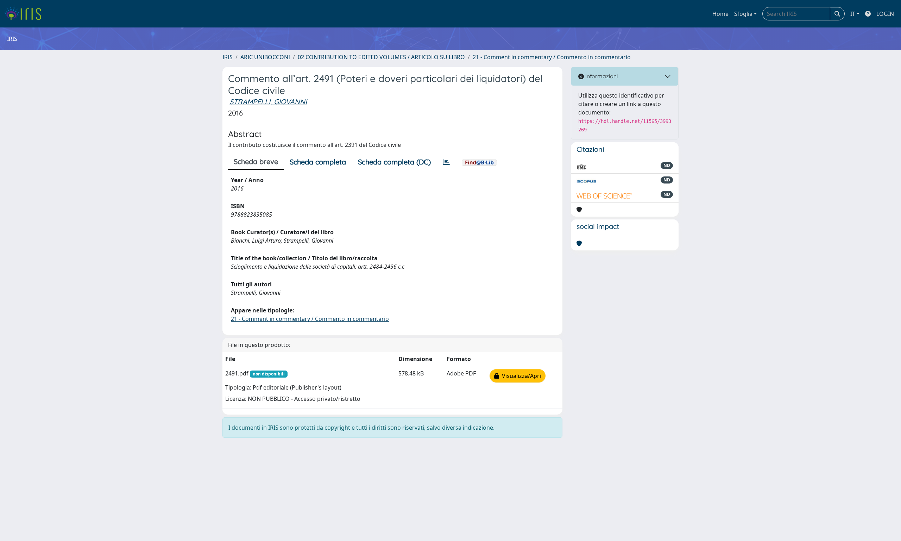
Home (720, 14)
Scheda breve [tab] (256, 161)
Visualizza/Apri (520, 376)
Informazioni (601, 76)
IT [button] (852, 14)
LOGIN (885, 14)
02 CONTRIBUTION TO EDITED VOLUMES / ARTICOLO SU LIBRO (381, 57)
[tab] (446, 162)
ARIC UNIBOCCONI (265, 57)
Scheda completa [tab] (318, 161)
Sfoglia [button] (743, 14)
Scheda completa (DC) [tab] (394, 161)
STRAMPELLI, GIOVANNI (268, 101)
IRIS (227, 57)
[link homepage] (25, 13)
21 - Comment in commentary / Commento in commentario (552, 57)
